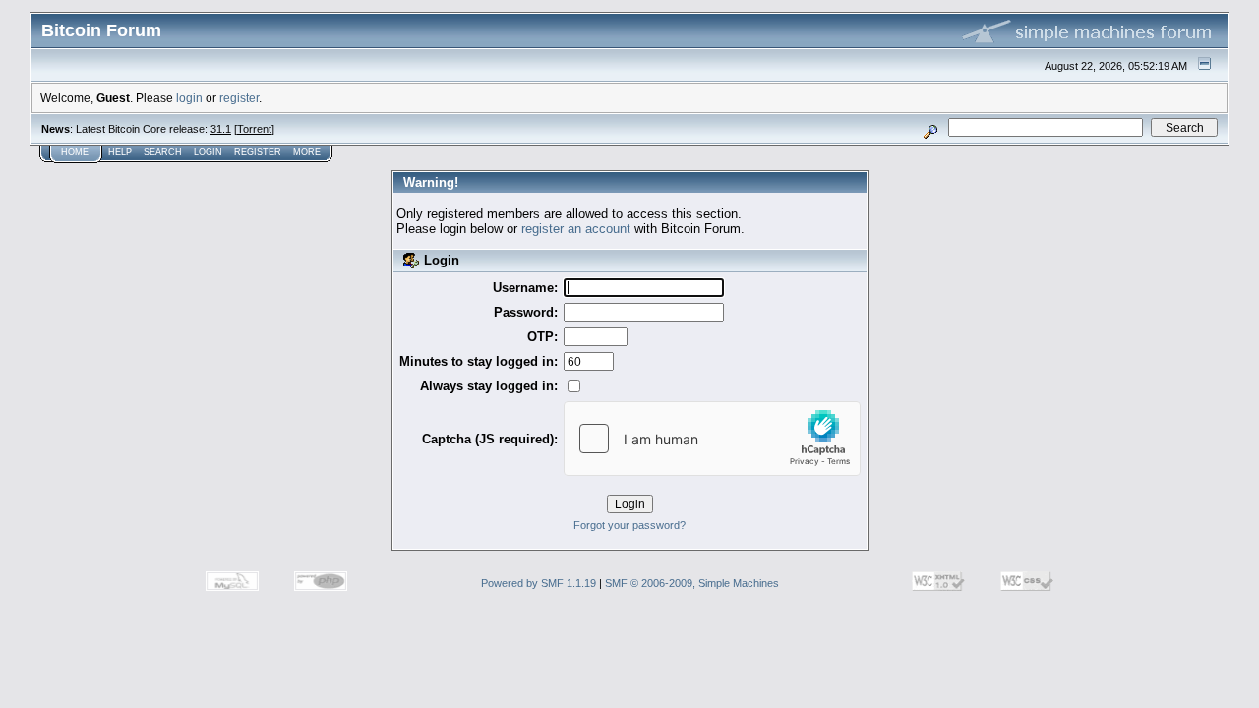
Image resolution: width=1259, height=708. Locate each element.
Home (75, 152)
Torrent (254, 129)
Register (257, 152)
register (239, 97)
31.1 (220, 129)
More (307, 152)
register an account (575, 228)
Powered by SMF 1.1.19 (538, 583)
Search (163, 152)
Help (120, 152)
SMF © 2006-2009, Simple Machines (692, 583)
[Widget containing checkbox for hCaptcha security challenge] (712, 438)
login (189, 97)
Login (208, 152)
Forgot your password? (629, 525)
